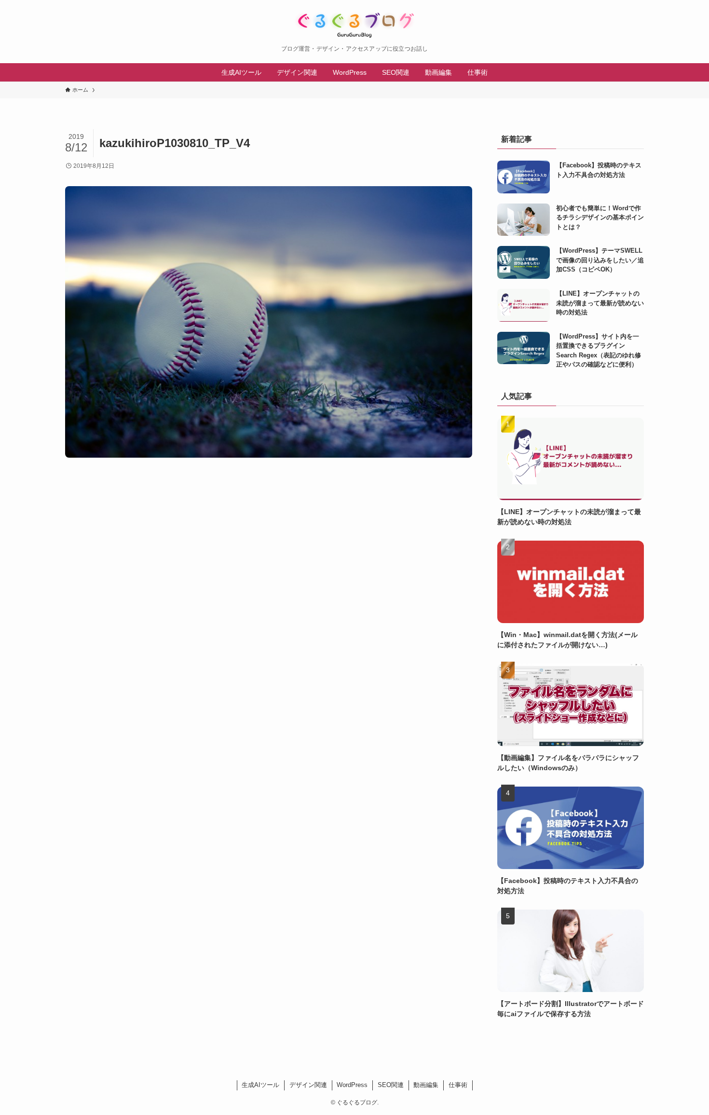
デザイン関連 (308, 1084)
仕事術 (458, 1084)
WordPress (352, 1084)
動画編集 (425, 1084)
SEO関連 (391, 1084)
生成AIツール (260, 1084)
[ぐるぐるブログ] (354, 25)
